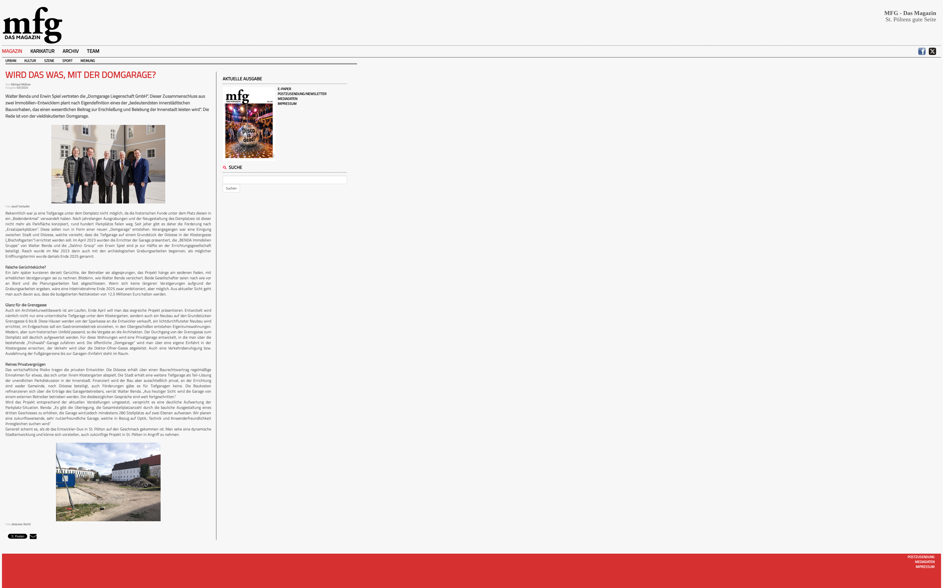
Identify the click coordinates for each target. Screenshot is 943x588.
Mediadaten (287, 98)
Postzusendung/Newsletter (302, 93)
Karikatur (42, 51)
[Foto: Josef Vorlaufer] (108, 164)
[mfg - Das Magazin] (32, 25)
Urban (10, 60)
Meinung (88, 60)
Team (93, 51)
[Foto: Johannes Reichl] (108, 482)
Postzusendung (921, 556)
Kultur (30, 60)
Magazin (12, 51)
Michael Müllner (21, 84)
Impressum (287, 103)
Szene (49, 60)
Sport (67, 60)
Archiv (71, 51)
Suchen (231, 188)
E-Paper (284, 88)
